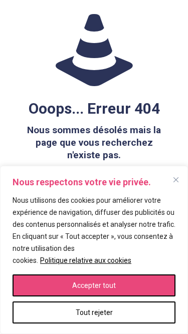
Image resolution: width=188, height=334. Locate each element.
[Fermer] (176, 180)
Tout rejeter (94, 312)
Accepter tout (94, 285)
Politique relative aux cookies (85, 260)
